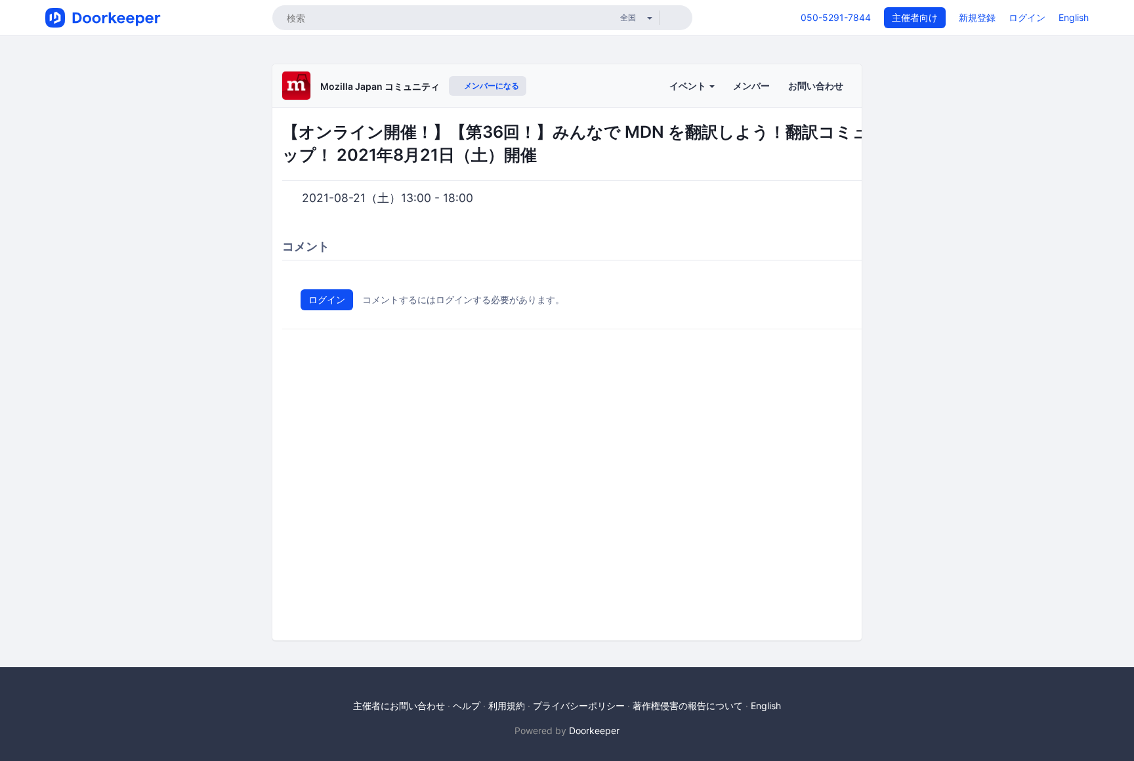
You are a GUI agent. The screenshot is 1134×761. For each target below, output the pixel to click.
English (1074, 17)
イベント (688, 85)
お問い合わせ (815, 85)
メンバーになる (490, 86)
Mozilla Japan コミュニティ (380, 86)
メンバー (751, 85)
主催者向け (915, 17)
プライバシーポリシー (579, 705)
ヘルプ (466, 705)
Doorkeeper (594, 730)
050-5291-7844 (836, 17)
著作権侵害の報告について (688, 705)
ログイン (1027, 17)
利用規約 (506, 705)
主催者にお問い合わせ (399, 705)
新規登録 (977, 17)
